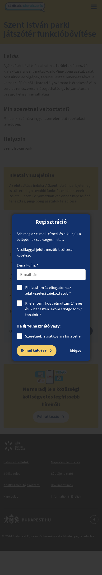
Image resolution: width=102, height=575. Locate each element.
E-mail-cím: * (27, 265)
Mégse (75, 350)
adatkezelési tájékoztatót (46, 293)
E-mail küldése (33, 350)
